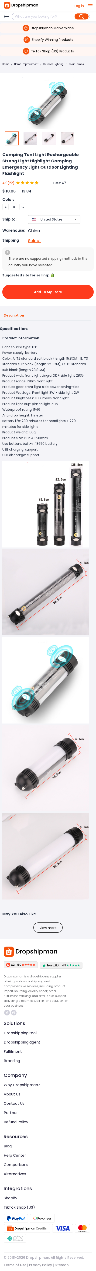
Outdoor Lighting (53, 64)
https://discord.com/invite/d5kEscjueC (14, 1012)
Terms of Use (15, 1265)
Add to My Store (48, 292)
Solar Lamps (76, 64)
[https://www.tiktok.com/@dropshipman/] (7, 1012)
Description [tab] (14, 315)
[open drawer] (90, 5)
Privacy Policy (40, 1265)
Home (5, 64)
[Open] (75, 219)
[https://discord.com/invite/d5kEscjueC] (14, 1012)
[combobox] (47, 219)
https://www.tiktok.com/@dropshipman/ (7, 1012)
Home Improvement (26, 64)
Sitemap (62, 1265)
